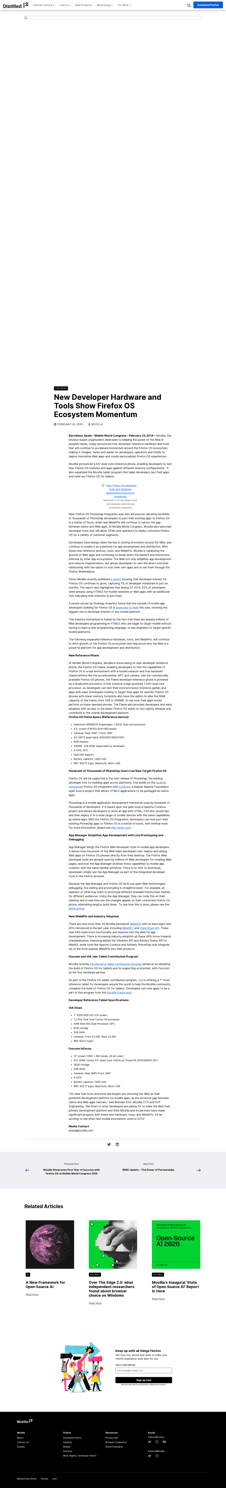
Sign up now (143, 1380)
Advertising (103, 5)
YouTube (164, 1441)
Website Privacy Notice (27, 1478)
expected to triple (127, 607)
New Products (83, 5)
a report (116, 579)
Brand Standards (114, 1446)
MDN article (76, 908)
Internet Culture (42, 5)
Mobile (66, 1446)
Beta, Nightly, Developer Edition (79, 1455)
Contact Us (23, 1442)
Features (67, 1451)
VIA (140, 980)
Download (208, 4)
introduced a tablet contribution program (115, 964)
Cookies (44, 1478)
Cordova (124, 786)
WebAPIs (135, 923)
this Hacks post (121, 827)
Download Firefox (72, 1437)
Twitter (149, 1441)
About (20, 1437)
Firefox (64, 5)
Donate (21, 1446)
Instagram (157, 1441)
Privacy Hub (112, 1437)
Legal (54, 1478)
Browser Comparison (116, 1442)
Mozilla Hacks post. (119, 992)
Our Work (123, 5)
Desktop (67, 1442)
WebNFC (127, 928)
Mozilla (15, 5)
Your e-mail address (125, 1365)
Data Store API (149, 928)
